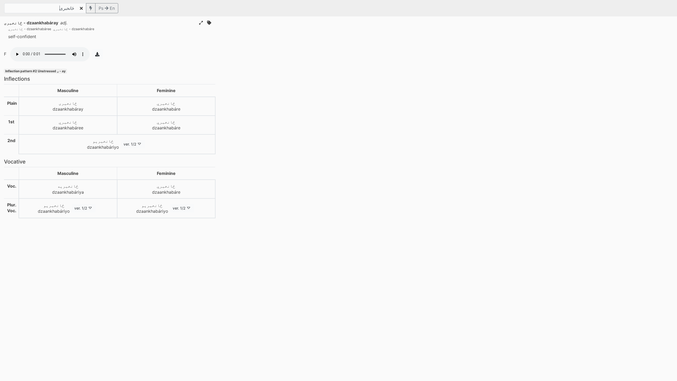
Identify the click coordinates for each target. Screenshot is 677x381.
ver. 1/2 (129, 144)
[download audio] (97, 54)
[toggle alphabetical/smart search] (90, 8)
